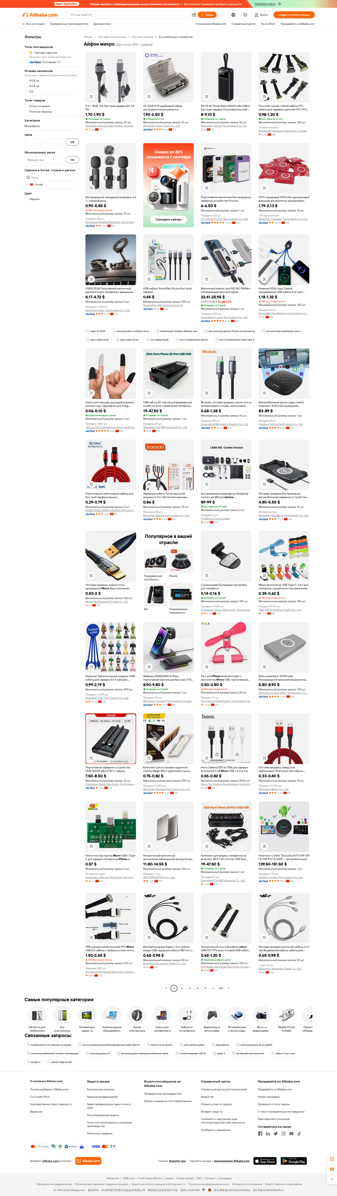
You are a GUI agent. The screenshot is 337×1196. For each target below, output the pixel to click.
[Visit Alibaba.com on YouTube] (291, 1133)
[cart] (246, 15)
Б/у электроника (142, 36)
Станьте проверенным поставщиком (281, 1111)
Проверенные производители (163, 1093)
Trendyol (210, 1178)
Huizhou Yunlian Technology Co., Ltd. (281, 424)
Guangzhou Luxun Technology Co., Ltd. (224, 317)
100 (221, 988)
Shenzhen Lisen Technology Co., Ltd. (107, 310)
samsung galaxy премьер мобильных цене (144, 1053)
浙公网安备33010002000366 (232, 1190)
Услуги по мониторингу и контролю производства (109, 1124)
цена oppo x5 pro (129, 339)
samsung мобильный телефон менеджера (54, 1053)
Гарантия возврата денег (102, 1096)
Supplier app (177, 1160)
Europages (225, 1178)
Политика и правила (99, 1133)
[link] (332, 1159)
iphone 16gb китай (61, 1062)
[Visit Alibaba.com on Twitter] (275, 1133)
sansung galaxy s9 (100, 1053)
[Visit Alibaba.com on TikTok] (299, 1133)
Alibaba (88, 36)
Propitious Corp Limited (215, 518)
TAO (198, 1178)
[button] (194, 14)
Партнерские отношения (274, 1119)
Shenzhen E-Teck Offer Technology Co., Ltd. (284, 692)
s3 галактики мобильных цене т (284, 331)
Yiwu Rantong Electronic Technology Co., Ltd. (226, 701)
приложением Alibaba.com (231, 1160)
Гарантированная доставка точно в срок (108, 1106)
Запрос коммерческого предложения (168, 1101)
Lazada (168, 1178)
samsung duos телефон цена (133, 331)
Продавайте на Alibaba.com (275, 1089)
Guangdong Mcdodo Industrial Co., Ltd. (224, 424)
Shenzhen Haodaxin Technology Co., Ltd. (283, 219)
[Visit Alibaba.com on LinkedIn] (268, 1133)
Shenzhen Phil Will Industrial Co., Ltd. (165, 427)
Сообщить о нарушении (216, 1129)
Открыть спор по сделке (216, 1104)
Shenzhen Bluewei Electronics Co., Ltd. (166, 789)
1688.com (128, 1178)
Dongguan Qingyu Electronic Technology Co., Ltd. (226, 609)
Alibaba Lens (51, 1160)
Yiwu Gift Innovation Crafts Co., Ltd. (280, 609)
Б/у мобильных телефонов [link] (175, 36)
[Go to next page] (228, 988)
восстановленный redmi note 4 (236, 339)
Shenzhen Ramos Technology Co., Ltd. (166, 515)
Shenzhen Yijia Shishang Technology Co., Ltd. (284, 313)
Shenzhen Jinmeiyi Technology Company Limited (168, 701)
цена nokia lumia (99, 339)
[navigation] (52, 513)
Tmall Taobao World (149, 1178)
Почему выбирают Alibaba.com (49, 1089)
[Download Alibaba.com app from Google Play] (294, 1161)
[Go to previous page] (166, 988)
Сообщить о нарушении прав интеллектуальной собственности (223, 1120)
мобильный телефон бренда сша (178, 331)
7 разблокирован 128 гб (192, 1053)
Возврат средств (211, 1111)
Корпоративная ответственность (51, 1104)
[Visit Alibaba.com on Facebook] (260, 1133)
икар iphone (222, 1045)
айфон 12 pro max (285, 1053)
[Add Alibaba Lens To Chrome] (88, 1161)
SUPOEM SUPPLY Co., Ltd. (159, 877)
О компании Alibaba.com (46, 1081)
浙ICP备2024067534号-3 (268, 1190)
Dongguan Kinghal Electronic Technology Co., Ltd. (110, 222)
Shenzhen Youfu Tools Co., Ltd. (161, 125)
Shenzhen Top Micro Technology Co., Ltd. (284, 515)
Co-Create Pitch (40, 1096)
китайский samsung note (250, 1053)
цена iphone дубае (194, 1045)
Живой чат (207, 1096)
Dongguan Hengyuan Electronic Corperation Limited (284, 130)
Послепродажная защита (103, 1115)
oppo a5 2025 (97, 331)
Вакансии (36, 1111)
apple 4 (221, 1053)
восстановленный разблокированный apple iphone (111, 1045)
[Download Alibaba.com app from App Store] (265, 1161)
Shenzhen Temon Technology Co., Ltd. (224, 125)
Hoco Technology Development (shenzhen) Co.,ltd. (226, 784)
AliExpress (113, 1178)
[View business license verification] (204, 1190)
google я (35, 1062)
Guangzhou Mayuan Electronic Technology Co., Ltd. (110, 877)
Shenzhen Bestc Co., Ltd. (274, 789)
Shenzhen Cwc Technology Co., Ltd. (107, 698)
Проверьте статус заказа (273, 1104)
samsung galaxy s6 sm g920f (256, 1045)
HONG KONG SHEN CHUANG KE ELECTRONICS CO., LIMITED (110, 510)
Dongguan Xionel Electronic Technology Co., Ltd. (110, 784)
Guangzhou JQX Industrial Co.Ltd (163, 305)
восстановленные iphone (194, 339)
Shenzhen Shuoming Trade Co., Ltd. (106, 601)
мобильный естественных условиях (51, 1045)
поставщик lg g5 (159, 339)
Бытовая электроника (112, 36)
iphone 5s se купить (162, 1045)
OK (72, 142)
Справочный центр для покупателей (224, 1089)
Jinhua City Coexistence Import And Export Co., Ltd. (110, 427)
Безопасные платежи (100, 1089)
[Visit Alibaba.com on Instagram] (283, 1133)
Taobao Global (184, 1178)
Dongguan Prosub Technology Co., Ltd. (224, 219)
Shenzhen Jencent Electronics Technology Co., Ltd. (110, 125)
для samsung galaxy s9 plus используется (232, 331)
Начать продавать (269, 1096)
